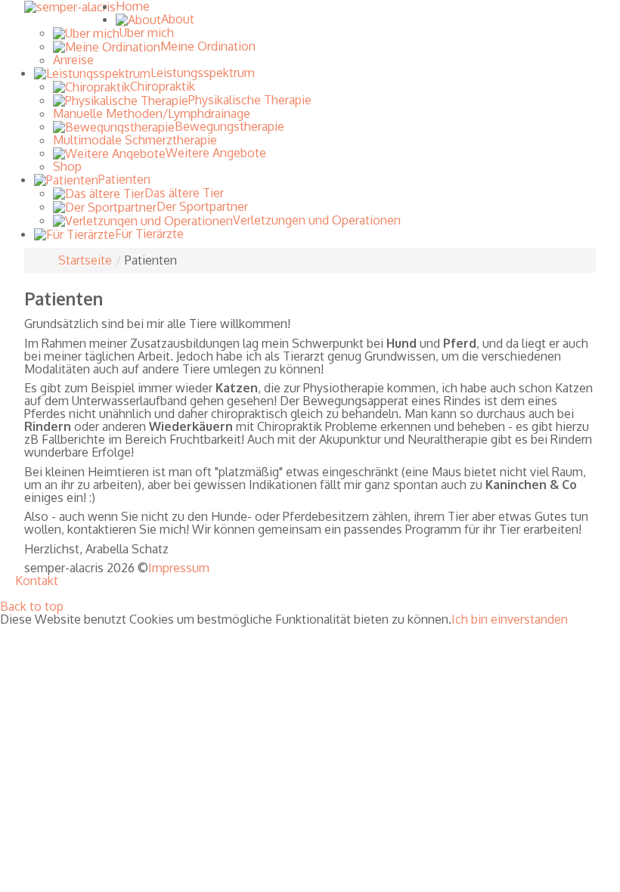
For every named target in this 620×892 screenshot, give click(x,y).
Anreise (73, 59)
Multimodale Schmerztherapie (135, 139)
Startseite (85, 260)
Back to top (32, 606)
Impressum (178, 568)
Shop (67, 166)
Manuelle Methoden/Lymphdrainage (151, 113)
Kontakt (36, 581)
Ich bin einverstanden (509, 619)
